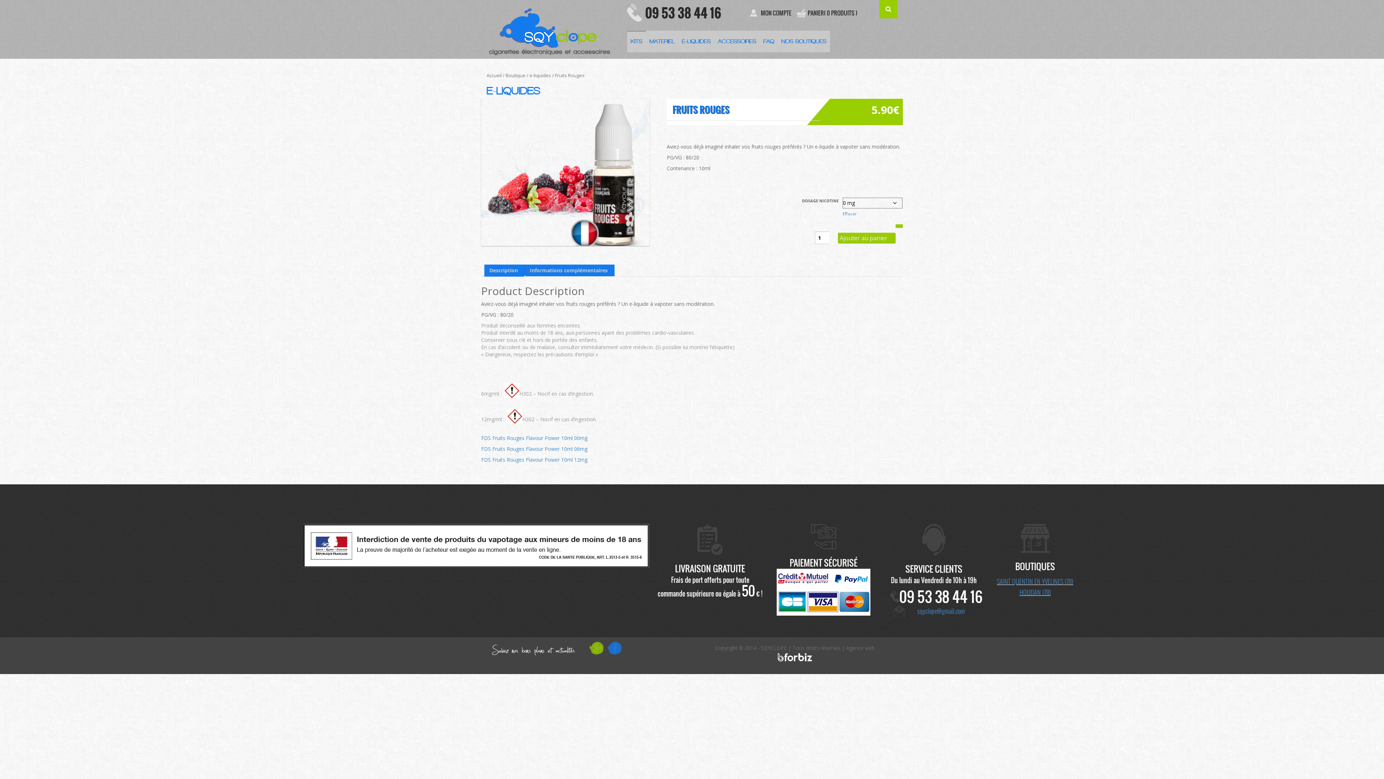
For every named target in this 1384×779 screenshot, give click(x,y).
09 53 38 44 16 (683, 12)
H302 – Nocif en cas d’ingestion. (556, 393)
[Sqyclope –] (551, 29)
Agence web (860, 647)
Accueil (494, 75)
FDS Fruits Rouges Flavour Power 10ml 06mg (534, 448)
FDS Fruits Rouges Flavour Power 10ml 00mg (534, 438)
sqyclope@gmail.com (941, 611)
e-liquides (540, 75)
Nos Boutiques (803, 41)
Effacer (850, 213)
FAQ (768, 41)
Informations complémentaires (569, 270)
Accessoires (737, 41)
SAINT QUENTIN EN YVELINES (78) (1035, 581)
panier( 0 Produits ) (832, 13)
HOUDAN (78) (1035, 592)
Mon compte (776, 13)
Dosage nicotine (820, 200)
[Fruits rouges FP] (565, 172)
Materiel (662, 41)
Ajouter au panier (863, 238)
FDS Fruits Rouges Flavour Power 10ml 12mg (534, 459)
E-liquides (696, 41)
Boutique (515, 75)
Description (503, 270)
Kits (636, 41)
